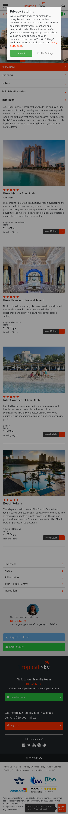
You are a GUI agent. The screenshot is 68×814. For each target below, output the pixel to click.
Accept (21, 53)
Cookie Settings (45, 53)
